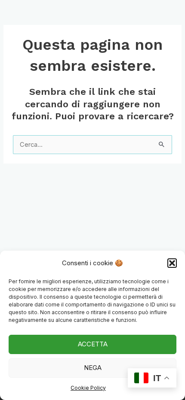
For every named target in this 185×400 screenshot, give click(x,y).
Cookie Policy (88, 388)
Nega (93, 368)
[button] (172, 263)
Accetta (93, 344)
